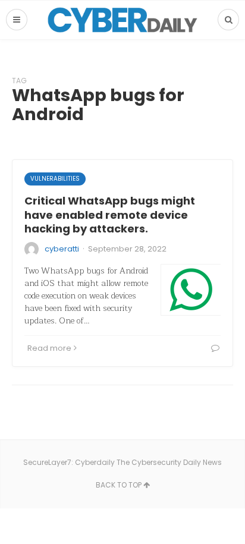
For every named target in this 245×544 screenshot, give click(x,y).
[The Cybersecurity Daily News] (122, 20)
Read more (49, 348)
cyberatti (62, 248)
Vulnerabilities (55, 178)
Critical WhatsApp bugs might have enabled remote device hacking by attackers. (109, 214)
